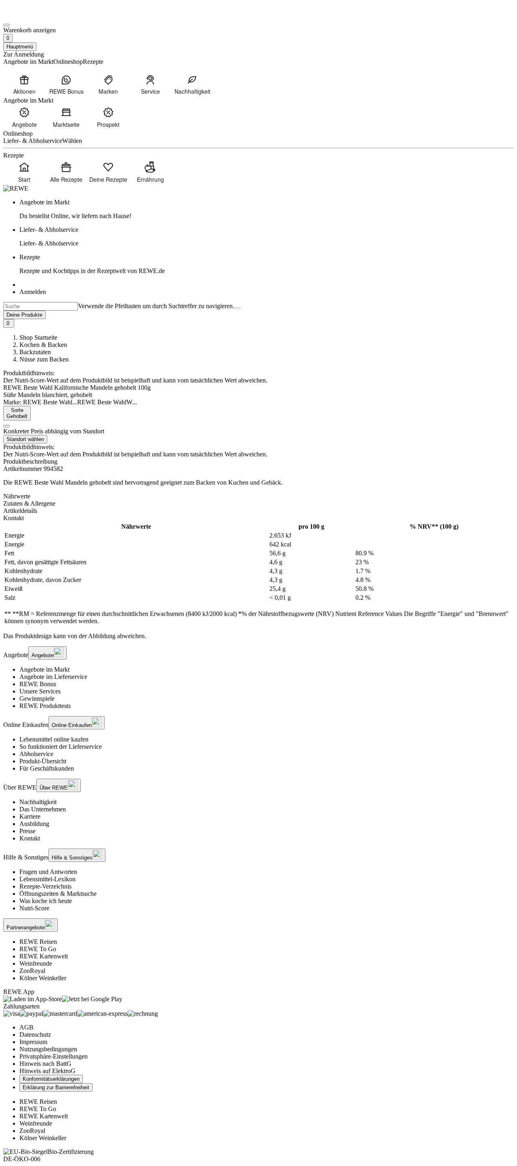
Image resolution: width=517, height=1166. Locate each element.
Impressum (33, 1041)
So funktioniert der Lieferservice (60, 746)
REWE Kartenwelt (43, 956)
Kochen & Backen (43, 344)
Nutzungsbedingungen (48, 1049)
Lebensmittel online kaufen (53, 739)
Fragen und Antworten (48, 871)
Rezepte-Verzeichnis (45, 886)
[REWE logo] (15, 188)
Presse (27, 831)
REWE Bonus (37, 684)
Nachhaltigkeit (38, 801)
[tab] (258, 496)
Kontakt (29, 838)
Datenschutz (35, 1034)
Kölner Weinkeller (42, 978)
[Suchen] (237, 308)
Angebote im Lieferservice (53, 676)
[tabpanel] (258, 574)
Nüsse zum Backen (44, 359)
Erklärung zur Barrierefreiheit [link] (56, 1087)
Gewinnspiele (37, 698)
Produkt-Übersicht (42, 761)
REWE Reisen (38, 941)
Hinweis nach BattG (45, 1063)
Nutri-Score (34, 908)
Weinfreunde (35, 963)
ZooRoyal (32, 970)
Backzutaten (35, 352)
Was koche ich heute (45, 900)
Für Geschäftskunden (46, 768)
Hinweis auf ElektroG (47, 1070)
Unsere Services (40, 691)
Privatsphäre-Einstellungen (53, 1056)
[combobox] (40, 306)
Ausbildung (34, 823)
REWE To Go (37, 948)
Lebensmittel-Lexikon (47, 879)
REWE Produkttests (45, 705)
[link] (266, 209)
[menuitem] (24, 84)
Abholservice (36, 753)
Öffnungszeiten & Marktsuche (58, 893)
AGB (26, 1027)
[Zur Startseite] (30, 15)
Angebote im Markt (44, 669)
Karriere (29, 816)
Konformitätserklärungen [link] (51, 1079)
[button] (6, 426)
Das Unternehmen (42, 809)
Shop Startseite (38, 337)
